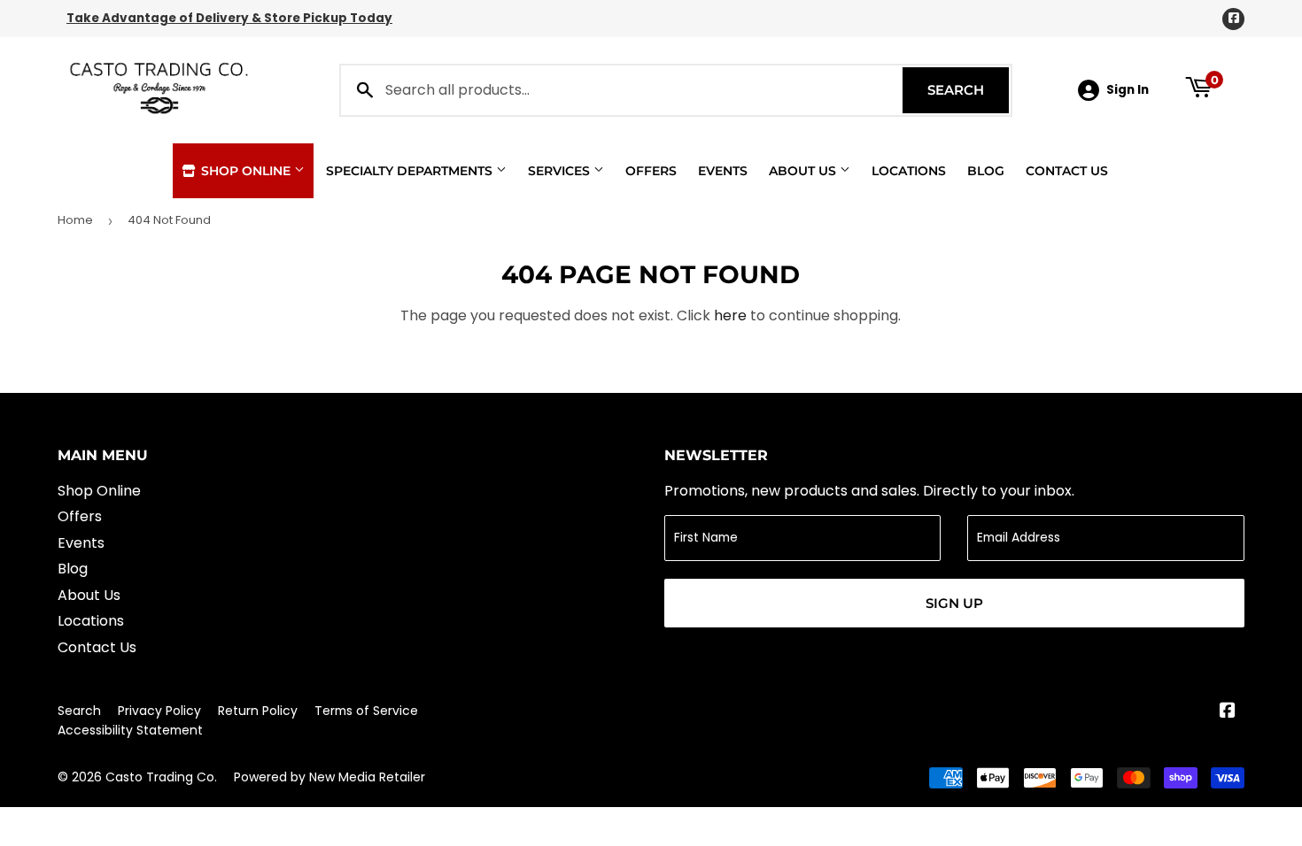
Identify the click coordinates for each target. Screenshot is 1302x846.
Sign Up (954, 603)
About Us (804, 171)
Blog (985, 171)
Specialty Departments (411, 171)
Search (968, 89)
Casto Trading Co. (161, 777)
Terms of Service (366, 710)
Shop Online (246, 171)
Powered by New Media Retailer (329, 777)
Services (560, 171)
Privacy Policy (159, 710)
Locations (909, 171)
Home (75, 220)
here (730, 315)
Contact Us (1067, 171)
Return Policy (258, 710)
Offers (651, 171)
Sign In (1127, 89)
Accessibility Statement (130, 730)
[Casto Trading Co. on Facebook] (1228, 712)
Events (723, 171)
